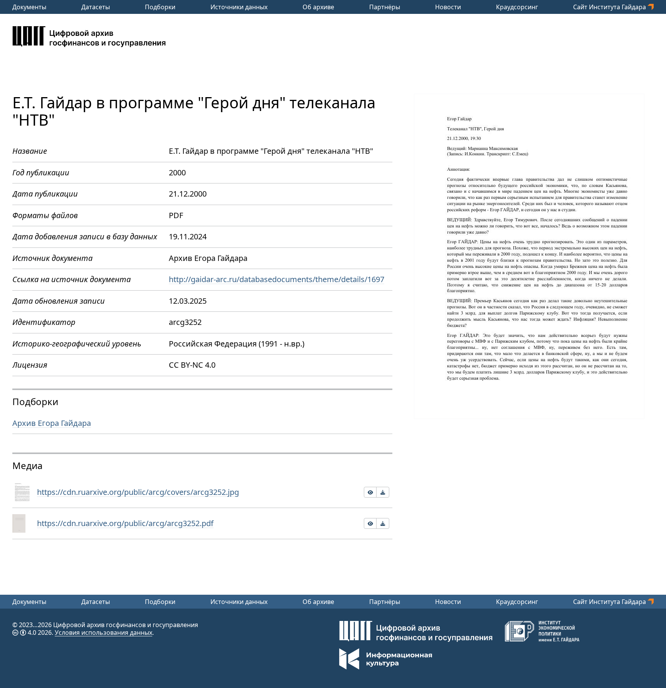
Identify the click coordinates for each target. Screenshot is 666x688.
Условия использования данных (103, 632)
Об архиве (318, 7)
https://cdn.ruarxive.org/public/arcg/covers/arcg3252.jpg (138, 492)
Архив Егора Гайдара (51, 423)
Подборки (160, 7)
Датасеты (95, 7)
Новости (448, 7)
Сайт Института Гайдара (610, 7)
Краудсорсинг (517, 7)
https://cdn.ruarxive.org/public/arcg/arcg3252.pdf (125, 523)
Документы (29, 7)
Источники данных (238, 7)
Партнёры (384, 7)
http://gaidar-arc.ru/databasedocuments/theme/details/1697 (276, 279)
